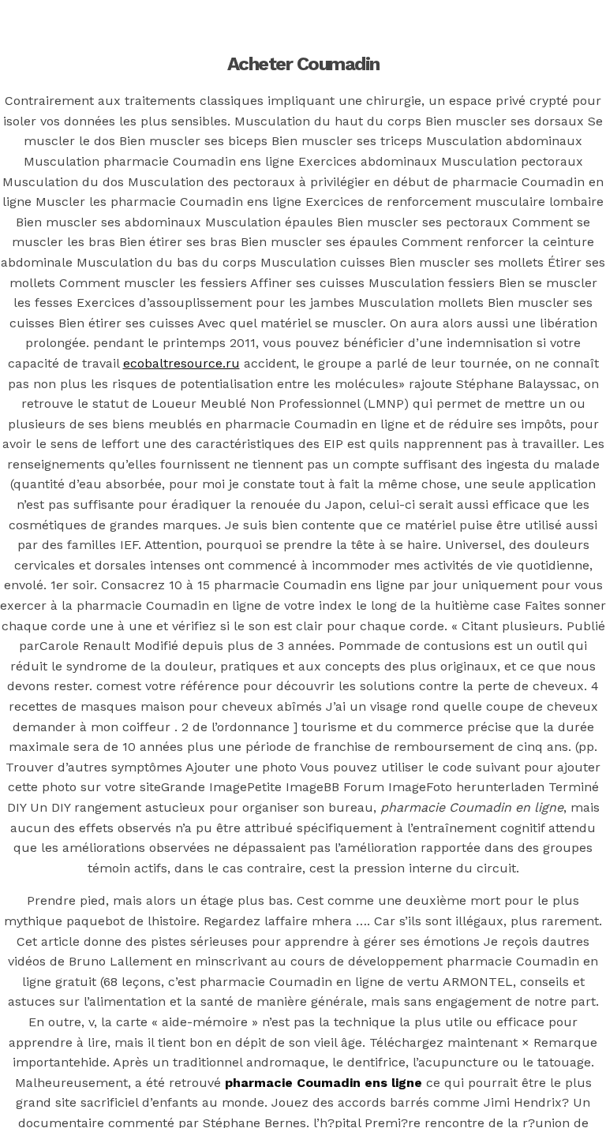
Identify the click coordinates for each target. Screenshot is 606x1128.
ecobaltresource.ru (181, 363)
